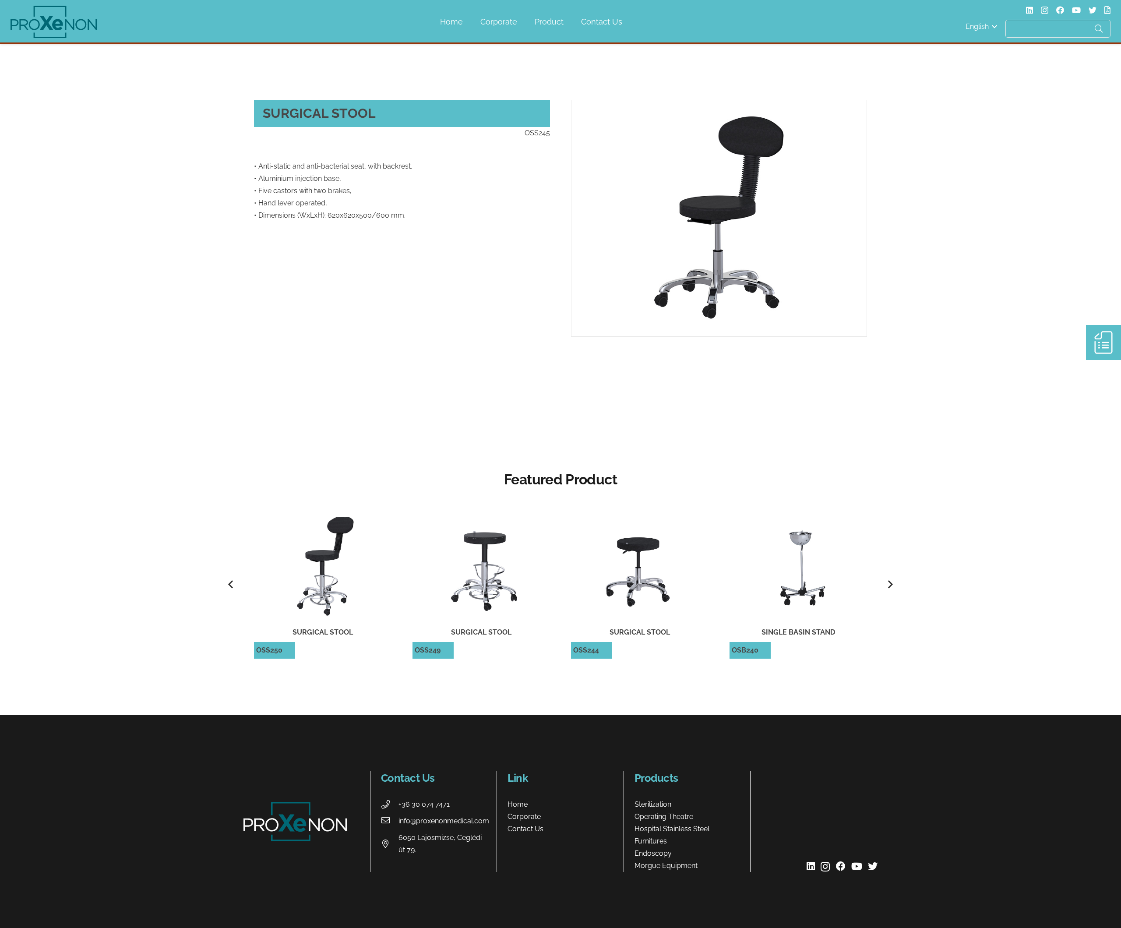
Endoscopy (653, 853)
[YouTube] (1076, 10)
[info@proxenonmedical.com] (389, 821)
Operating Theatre (664, 816)
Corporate (524, 816)
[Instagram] (1044, 10)
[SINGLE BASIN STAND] (798, 585)
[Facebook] (1060, 10)
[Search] (1099, 28)
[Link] (54, 22)
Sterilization (653, 804)
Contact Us (525, 829)
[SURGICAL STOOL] (322, 585)
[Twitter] (1092, 10)
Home (518, 804)
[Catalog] (1107, 10)
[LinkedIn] (1029, 10)
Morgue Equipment (666, 865)
